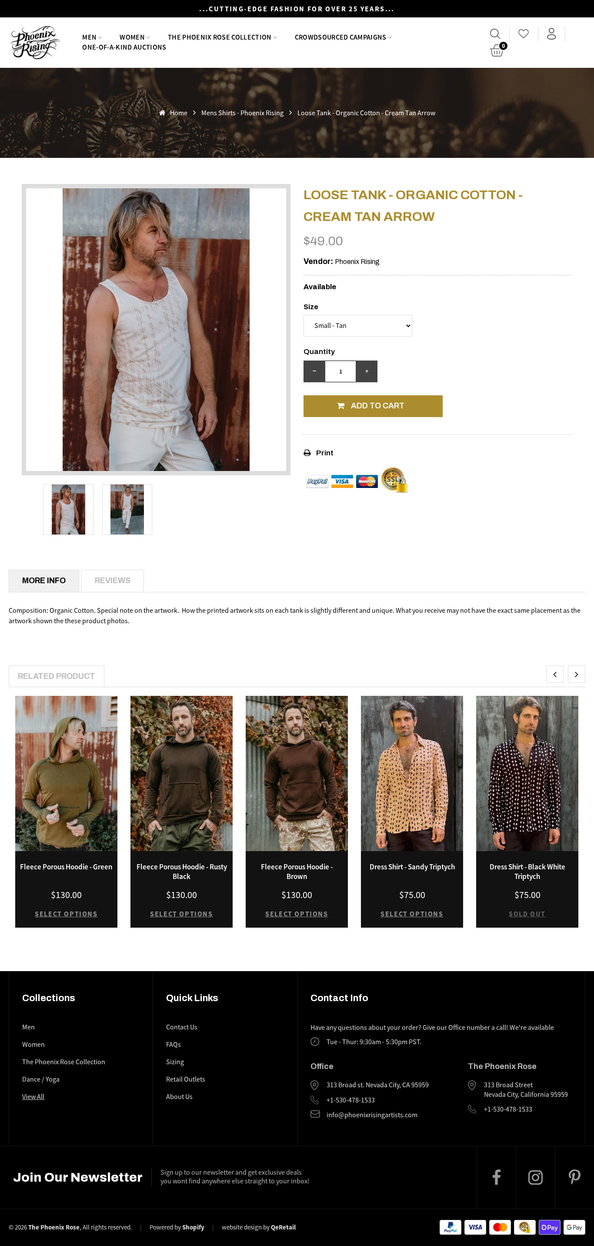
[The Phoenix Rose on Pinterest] (574, 1177)
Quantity (319, 351)
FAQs (173, 1044)
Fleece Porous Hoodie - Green (66, 867)
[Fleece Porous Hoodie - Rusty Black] (181, 773)
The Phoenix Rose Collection (63, 1062)
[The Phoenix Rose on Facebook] (496, 1177)
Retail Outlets (185, 1079)
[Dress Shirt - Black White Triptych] (527, 773)
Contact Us (181, 1027)
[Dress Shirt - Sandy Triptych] (412, 773)
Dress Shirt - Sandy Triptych (412, 867)
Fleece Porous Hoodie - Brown (297, 871)
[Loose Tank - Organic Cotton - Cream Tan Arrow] (68, 509)
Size (311, 307)
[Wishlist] (523, 34)
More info (44, 580)
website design (242, 1227)
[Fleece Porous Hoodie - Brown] (297, 773)
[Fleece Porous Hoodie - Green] (66, 773)
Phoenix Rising (357, 261)
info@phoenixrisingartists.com (372, 1115)
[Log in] (551, 34)
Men (28, 1027)
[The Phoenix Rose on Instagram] (535, 1178)
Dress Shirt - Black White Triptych (527, 871)
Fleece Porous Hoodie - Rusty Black (182, 871)
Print (324, 453)
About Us (179, 1096)
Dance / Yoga (41, 1079)
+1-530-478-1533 (351, 1100)
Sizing (175, 1062)
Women (33, 1044)
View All (33, 1096)
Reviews (112, 580)
